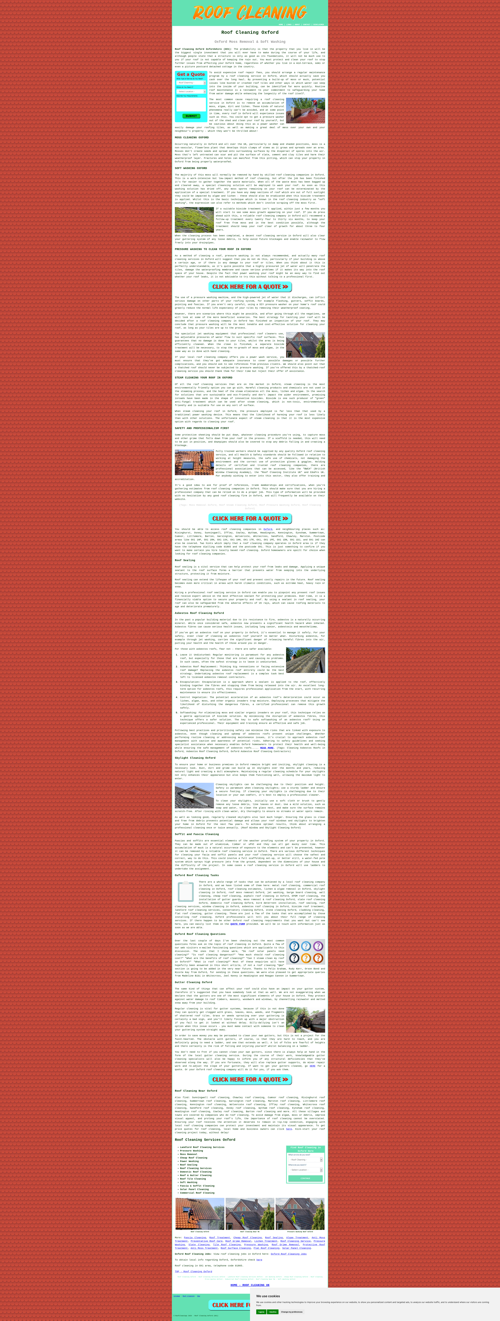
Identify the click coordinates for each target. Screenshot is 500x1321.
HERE (312, 1066)
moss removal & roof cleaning (264, 899)
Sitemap (177, 1296)
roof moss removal (241, 892)
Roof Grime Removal (238, 1241)
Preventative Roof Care (207, 1241)
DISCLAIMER (318, 25)
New (198, 1296)
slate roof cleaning (311, 899)
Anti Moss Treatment (204, 1248)
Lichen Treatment (265, 1241)
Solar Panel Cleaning (296, 1248)
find (185, 1097)
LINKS (288, 25)
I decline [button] (272, 1312)
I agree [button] (261, 1312)
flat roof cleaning (188, 913)
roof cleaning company (258, 543)
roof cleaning (274, 99)
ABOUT (297, 25)
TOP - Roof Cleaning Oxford (193, 1271)
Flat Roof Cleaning (266, 1248)
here (289, 1129)
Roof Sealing (274, 1237)
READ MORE (266, 748)
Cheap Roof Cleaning (247, 1237)
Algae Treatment (297, 1237)
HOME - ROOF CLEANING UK (250, 1285)
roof (310, 59)
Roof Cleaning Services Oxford (205, 1140)
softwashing (269, 719)
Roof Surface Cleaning (236, 1248)
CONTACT (306, 25)
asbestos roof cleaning (258, 906)
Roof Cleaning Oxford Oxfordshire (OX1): (203, 49)
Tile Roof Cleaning (227, 1244)
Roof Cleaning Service (295, 1241)
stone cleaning (276, 910)
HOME (281, 25)
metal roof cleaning (286, 885)
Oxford (268, 529)
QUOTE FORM (237, 924)
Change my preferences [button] (291, 1312)
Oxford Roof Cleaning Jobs (289, 1254)
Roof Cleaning (189, 1296)
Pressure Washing (256, 1244)
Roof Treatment (219, 1237)
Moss (178, 154)
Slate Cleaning (199, 1244)
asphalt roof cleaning (259, 896)
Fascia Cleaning (195, 1237)
